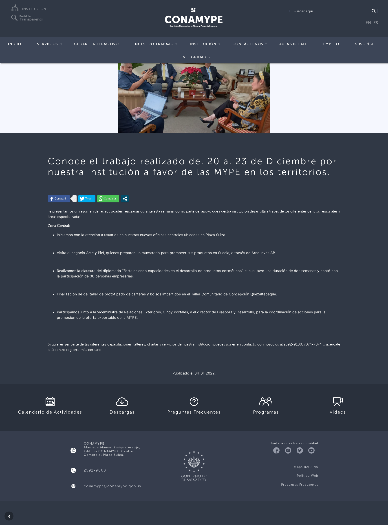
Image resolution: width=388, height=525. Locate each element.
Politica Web (307, 476)
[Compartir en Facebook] (59, 198)
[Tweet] (86, 198)
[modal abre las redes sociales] (125, 198)
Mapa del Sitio (306, 467)
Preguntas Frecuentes (299, 485)
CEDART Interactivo (96, 44)
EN (368, 22)
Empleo (331, 44)
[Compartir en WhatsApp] (108, 198)
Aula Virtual (293, 44)
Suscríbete (367, 44)
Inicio (14, 44)
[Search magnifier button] (373, 11)
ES (375, 22)
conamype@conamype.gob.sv (112, 486)
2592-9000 (95, 470)
